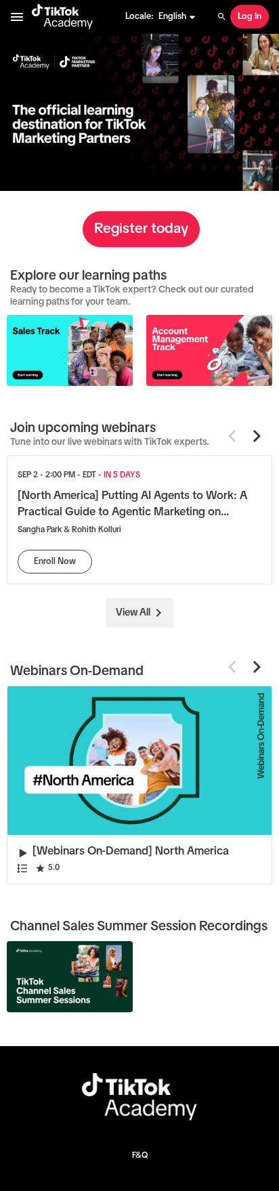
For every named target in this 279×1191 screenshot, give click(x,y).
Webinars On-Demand (77, 671)
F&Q (140, 1156)
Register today (141, 228)
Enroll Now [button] (55, 561)
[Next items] (256, 436)
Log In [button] (249, 16)
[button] (177, 16)
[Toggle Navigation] (17, 17)
